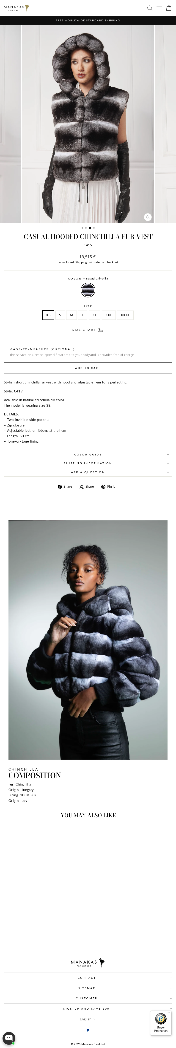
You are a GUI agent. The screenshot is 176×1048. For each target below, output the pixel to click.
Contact (87, 977)
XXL (108, 315)
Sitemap (87, 988)
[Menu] (168, 1013)
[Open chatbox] (9, 1038)
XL (94, 315)
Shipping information (88, 463)
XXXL (125, 315)
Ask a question (88, 472)
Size (88, 306)
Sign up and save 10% (86, 1008)
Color (88, 278)
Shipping (81, 262)
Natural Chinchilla (88, 290)
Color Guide (88, 454)
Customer (87, 998)
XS (48, 315)
